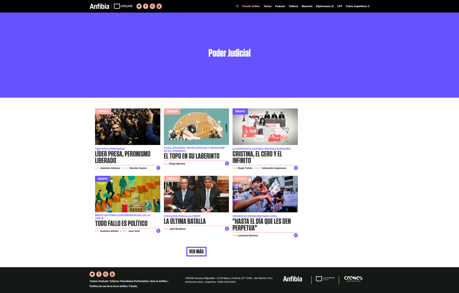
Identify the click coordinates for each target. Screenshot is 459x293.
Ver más (196, 251)
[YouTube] (159, 6)
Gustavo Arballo (109, 231)
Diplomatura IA (325, 6)
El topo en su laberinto (191, 156)
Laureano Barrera (248, 235)
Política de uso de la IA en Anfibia (109, 286)
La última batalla (185, 221)
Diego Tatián (245, 168)
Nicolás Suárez (138, 168)
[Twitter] (139, 6)
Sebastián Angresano (274, 168)
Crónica (103, 111)
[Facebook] (145, 6)
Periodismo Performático (134, 281)
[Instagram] (152, 6)
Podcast (280, 6)
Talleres (293, 6)
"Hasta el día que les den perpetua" (262, 225)
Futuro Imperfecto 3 (357, 6)
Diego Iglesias (177, 163)
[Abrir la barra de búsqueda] (237, 6)
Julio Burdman (177, 228)
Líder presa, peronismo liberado (122, 157)
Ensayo (240, 111)
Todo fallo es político (121, 224)
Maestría (307, 6)
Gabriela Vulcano (110, 168)
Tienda (133, 286)
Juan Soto (134, 231)
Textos (268, 6)
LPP (339, 6)
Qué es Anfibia (158, 281)
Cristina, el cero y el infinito (257, 157)
